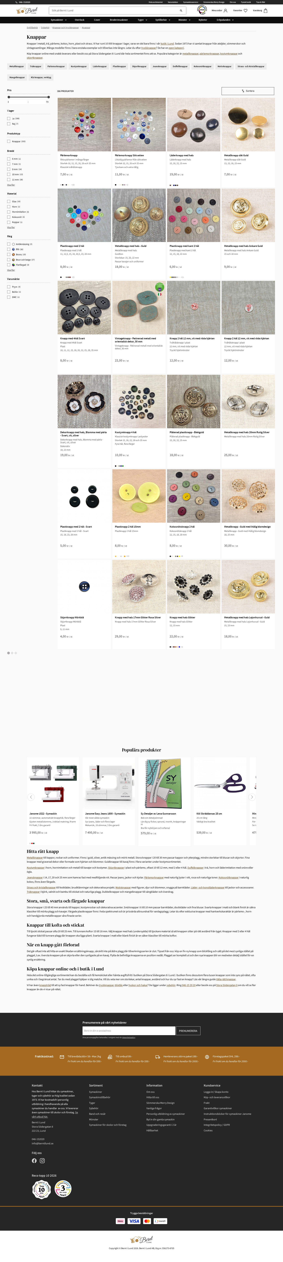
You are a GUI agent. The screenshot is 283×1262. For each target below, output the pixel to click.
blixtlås (119, 985)
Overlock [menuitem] (79, 20)
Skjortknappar (116, 868)
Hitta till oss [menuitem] (152, 1097)
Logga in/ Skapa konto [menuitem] (216, 1092)
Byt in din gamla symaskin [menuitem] (160, 1119)
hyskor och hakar (138, 985)
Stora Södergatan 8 (226, 985)
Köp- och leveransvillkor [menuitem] (217, 1097)
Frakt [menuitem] (206, 1103)
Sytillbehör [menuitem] (161, 20)
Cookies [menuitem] (208, 1130)
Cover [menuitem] (97, 20)
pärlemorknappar (209, 53)
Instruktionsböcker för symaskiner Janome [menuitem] (227, 1114)
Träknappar (33, 892)
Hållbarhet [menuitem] (152, 1130)
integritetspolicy (128, 1037)
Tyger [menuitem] (141, 20)
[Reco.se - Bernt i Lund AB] (202, 10)
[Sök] (181, 10)
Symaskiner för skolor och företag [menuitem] (107, 1125)
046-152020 (24, 2)
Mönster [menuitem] (183, 20)
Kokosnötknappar (229, 877)
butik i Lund (167, 43)
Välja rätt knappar (226, 979)
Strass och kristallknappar (41, 887)
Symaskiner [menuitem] (57, 20)
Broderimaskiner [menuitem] (119, 20)
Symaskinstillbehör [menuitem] (99, 1097)
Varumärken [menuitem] (173, 2)
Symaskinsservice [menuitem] (190, 2)
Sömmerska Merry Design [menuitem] (214, 2)
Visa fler (11, 185)
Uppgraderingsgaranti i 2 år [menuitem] (161, 1125)
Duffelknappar (195, 868)
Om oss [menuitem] (233, 2)
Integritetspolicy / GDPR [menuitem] (217, 1125)
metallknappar (190, 53)
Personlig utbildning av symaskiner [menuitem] (165, 1114)
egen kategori (176, 48)
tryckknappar (148, 48)
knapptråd (45, 985)
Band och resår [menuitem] (97, 1114)
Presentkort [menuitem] (210, 1119)
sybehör (171, 985)
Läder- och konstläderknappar (208, 887)
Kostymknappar (35, 868)
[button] (240, 10)
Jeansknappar (35, 877)
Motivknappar (123, 887)
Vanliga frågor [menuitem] (154, 1108)
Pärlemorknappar (154, 877)
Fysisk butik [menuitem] (246, 2)
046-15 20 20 (189, 985)
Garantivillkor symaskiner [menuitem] (218, 1108)
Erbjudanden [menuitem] (223, 20)
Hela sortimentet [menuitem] (156, 2)
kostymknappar (229, 53)
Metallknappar (35, 857)
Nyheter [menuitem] (203, 20)
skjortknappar (34, 58)
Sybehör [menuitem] (93, 1108)
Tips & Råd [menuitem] (260, 2)
